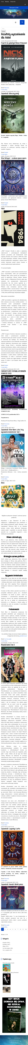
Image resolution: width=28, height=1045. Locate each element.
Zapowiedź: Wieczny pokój (10, 93)
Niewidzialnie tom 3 (8, 645)
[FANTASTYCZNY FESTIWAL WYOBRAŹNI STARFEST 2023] (12, 391)
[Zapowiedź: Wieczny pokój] (12, 114)
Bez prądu (6, 925)
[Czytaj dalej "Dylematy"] (6, 989)
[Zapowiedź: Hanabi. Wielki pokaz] (12, 897)
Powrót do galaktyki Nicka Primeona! (14, 43)
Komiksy (6, 477)
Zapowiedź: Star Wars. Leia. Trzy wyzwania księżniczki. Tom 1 (12, 430)
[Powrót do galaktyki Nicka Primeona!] (12, 63)
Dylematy (5, 986)
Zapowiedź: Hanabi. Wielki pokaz (12, 884)
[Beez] (12, 496)
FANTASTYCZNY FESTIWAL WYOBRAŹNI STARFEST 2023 (13, 372)
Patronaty (6, 87)
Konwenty (6, 423)
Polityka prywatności (14, 1040)
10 (26, 929)
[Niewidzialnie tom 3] (12, 664)
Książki (6, 152)
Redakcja (7, 1)
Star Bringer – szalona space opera (13, 158)
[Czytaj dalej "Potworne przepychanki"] (6, 967)
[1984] (12, 228)
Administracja (17, 1038)
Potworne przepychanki (8, 963)
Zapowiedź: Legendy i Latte (10, 828)
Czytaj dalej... (4, 89)
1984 (3, 208)
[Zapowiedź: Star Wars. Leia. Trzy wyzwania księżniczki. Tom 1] (12, 450)
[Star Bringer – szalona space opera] (12, 177)
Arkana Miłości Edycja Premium (11, 972)
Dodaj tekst (12, 1)
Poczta (9, 1038)
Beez (3, 482)
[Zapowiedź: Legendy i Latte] (12, 848)
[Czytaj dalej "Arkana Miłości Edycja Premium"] (6, 979)
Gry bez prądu (7, 639)
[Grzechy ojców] (14, 1015)
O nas (2, 1)
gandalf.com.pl (23, 635)
